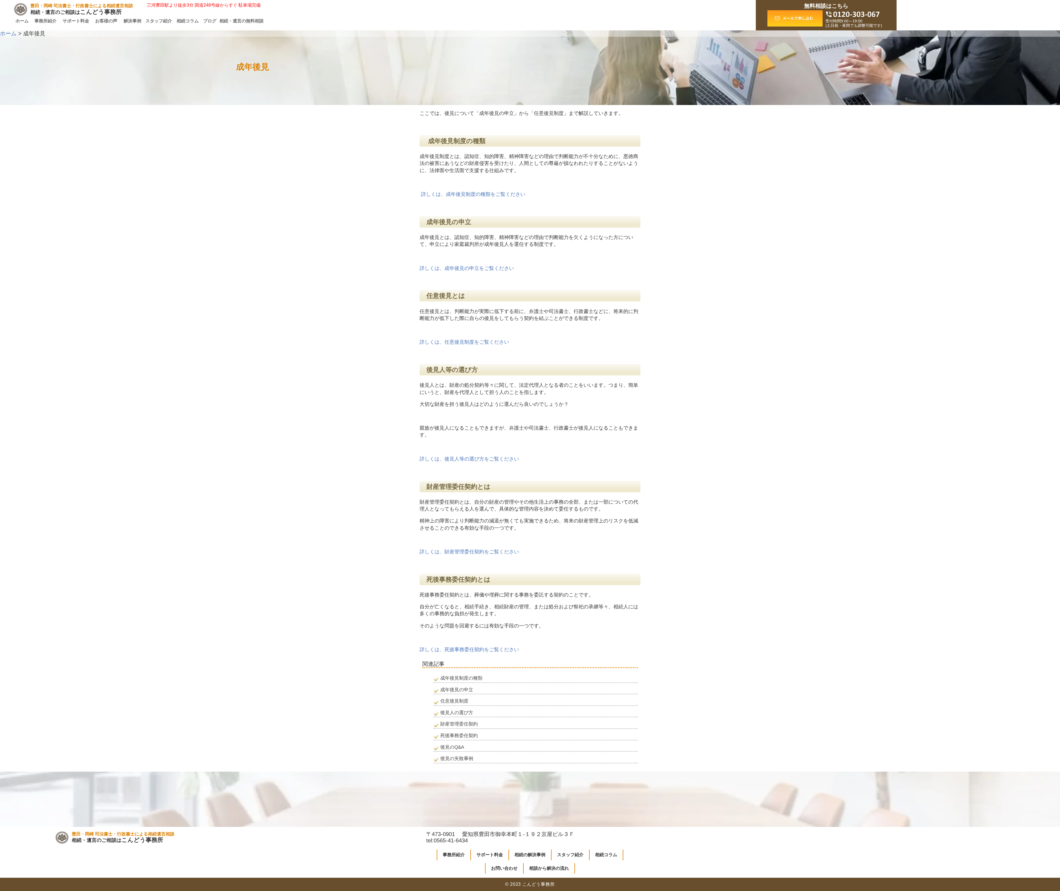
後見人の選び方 (456, 712)
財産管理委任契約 (459, 724)
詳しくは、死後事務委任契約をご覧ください (469, 649)
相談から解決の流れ (549, 868)
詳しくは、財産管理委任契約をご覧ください (469, 551)
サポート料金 (76, 21)
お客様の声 (106, 21)
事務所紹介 (46, 21)
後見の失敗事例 (456, 758)
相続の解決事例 (530, 854)
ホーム (22, 21)
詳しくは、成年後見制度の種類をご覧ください (472, 194)
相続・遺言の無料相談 (241, 21)
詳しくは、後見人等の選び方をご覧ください (469, 459)
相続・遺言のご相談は (81, 9)
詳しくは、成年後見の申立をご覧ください (467, 268)
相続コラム (188, 21)
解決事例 (132, 21)
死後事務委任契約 (459, 735)
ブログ (209, 21)
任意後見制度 (454, 701)
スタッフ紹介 (158, 21)
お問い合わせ (504, 868)
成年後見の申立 (456, 689)
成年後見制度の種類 (461, 678)
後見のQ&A (452, 747)
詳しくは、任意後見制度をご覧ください (464, 342)
